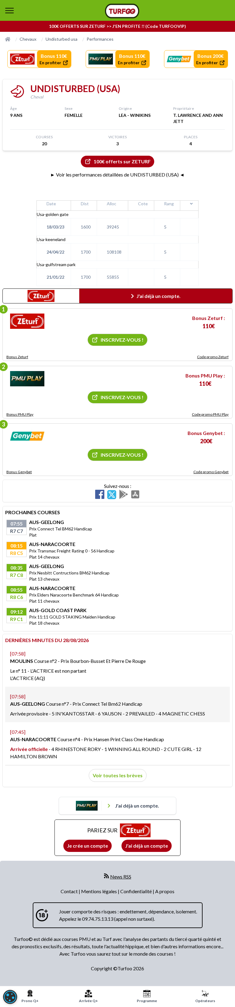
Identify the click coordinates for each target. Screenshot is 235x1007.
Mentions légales (99, 891)
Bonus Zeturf (17, 357)
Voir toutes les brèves (118, 775)
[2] (27, 378)
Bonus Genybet (19, 472)
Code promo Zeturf (213, 357)
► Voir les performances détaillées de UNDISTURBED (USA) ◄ (117, 174)
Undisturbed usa (61, 39)
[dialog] (10, 997)
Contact (70, 891)
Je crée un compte (87, 846)
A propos (164, 891)
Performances (100, 39)
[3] (27, 436)
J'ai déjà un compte (146, 846)
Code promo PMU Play (210, 414)
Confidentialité (136, 891)
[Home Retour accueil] (122, 11)
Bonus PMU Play (19, 414)
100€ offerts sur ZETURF (122, 161)
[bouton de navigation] (9, 10)
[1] (27, 321)
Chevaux (28, 39)
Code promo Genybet (211, 472)
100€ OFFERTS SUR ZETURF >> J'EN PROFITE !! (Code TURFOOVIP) (117, 26)
